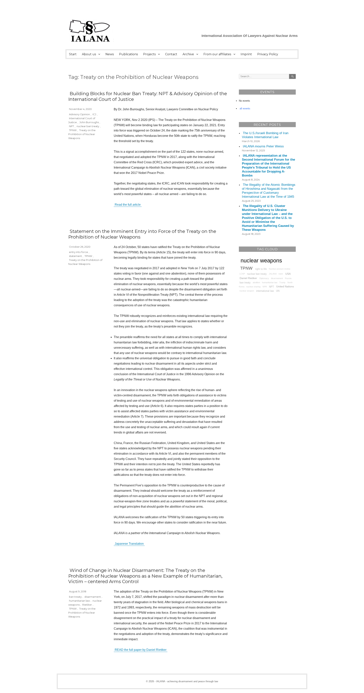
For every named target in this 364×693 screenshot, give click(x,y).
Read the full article (128, 204)
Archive (188, 54)
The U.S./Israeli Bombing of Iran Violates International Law (265, 135)
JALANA (273, 274)
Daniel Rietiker (248, 278)
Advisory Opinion (79, 114)
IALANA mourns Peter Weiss (263, 146)
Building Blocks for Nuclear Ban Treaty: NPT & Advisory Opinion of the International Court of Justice (147, 96)
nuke (280, 274)
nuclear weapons (261, 260)
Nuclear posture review (279, 269)
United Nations (285, 286)
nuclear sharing (253, 286)
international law (265, 291)
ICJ (94, 114)
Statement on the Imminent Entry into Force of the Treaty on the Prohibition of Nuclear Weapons (142, 234)
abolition (256, 282)
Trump (282, 282)
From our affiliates (217, 54)
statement (75, 255)
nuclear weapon (246, 291)
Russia (288, 278)
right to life (261, 269)
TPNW (73, 130)
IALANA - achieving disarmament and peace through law (187, 681)
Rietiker (87, 604)
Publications (128, 54)
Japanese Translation (129, 543)
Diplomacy (264, 278)
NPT (71, 126)
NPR (265, 286)
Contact (171, 54)
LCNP (242, 274)
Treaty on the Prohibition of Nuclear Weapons (82, 134)
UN (277, 291)
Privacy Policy (267, 54)
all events (245, 108)
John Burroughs (89, 122)
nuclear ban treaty (88, 126)
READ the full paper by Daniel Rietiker (140, 649)
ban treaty (75, 596)
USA (288, 273)
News (109, 54)
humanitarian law (79, 600)
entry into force (78, 252)
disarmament (92, 596)
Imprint (246, 54)
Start (73, 54)
